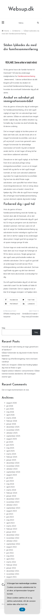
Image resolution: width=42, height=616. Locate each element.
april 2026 (10, 415)
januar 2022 (11, 568)
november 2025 (12, 430)
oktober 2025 (11, 433)
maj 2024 (10, 484)
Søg (3, 328)
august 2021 (11, 577)
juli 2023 (9, 514)
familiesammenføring (26, 76)
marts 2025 (11, 454)
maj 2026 (10, 412)
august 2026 (11, 403)
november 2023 (12, 502)
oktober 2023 (11, 505)
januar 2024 (11, 496)
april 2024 (10, 487)
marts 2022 (11, 562)
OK (22, 609)
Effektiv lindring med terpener (12, 315)
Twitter (31, 300)
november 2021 (12, 574)
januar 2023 (11, 532)
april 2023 (10, 523)
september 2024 (13, 472)
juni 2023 (10, 517)
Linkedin (31, 304)
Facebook (14, 300)
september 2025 (13, 436)
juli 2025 (9, 442)
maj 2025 (10, 448)
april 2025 (10, 451)
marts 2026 (11, 418)
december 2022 (12, 535)
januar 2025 (11, 460)
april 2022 (10, 559)
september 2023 (13, 508)
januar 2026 (11, 424)
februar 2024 (11, 493)
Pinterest (14, 304)
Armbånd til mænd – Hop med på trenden (30, 315)
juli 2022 (9, 550)
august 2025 (11, 439)
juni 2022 (10, 553)
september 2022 (13, 544)
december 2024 (12, 463)
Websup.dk (21, 9)
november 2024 (12, 466)
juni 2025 (10, 445)
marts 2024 (11, 490)
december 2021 (12, 571)
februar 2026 (11, 421)
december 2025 (12, 427)
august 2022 (11, 547)
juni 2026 (10, 409)
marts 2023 (11, 526)
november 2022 (12, 538)
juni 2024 (10, 481)
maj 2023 (10, 520)
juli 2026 (9, 406)
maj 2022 (10, 556)
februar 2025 (11, 457)
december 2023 (12, 499)
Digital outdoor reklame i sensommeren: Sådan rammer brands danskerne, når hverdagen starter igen (21, 374)
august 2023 (11, 511)
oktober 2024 (11, 469)
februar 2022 (11, 565)
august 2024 (11, 475)
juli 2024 (9, 478)
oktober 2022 (11, 541)
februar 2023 (11, 529)
